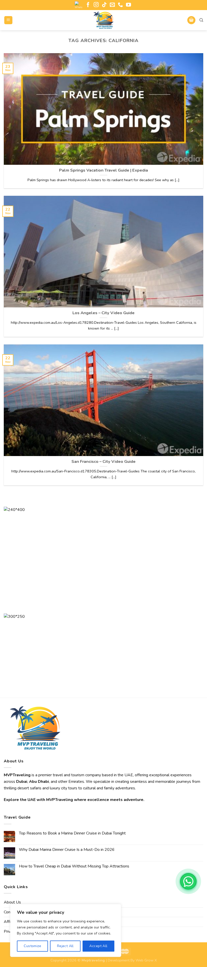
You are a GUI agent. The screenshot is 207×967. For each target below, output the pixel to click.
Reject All (65, 946)
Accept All (98, 946)
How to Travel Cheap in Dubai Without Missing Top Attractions (74, 866)
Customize (32, 946)
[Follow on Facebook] (88, 5)
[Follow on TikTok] (104, 5)
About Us (12, 902)
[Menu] (8, 20)
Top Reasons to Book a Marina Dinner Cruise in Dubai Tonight (72, 833)
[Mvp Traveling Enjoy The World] (103, 20)
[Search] (201, 20)
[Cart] (191, 20)
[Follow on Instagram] (96, 5)
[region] (65, 930)
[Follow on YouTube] (128, 5)
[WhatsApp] (188, 881)
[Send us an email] (112, 5)
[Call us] (120, 5)
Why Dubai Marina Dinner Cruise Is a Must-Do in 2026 (67, 849)
